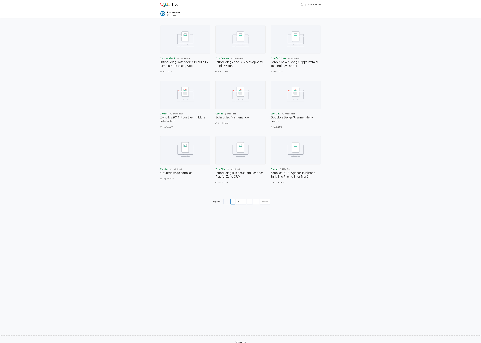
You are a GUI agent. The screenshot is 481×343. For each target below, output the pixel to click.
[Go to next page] (256, 201)
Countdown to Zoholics (176, 173)
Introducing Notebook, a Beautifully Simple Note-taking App (184, 63)
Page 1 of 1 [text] (217, 202)
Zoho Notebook (167, 58)
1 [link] (232, 202)
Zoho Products (314, 5)
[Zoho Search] (302, 5)
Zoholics (164, 114)
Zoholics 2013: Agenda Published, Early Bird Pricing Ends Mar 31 (293, 174)
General (219, 114)
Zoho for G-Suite (278, 58)
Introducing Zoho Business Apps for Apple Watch (239, 63)
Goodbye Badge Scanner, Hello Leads (292, 119)
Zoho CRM (275, 114)
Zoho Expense (222, 58)
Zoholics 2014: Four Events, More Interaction (182, 119)
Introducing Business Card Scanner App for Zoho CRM (239, 174)
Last (264, 202)
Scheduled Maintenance (232, 117)
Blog (175, 4)
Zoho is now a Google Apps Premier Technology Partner (294, 63)
